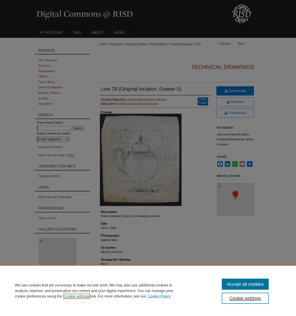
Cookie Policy (159, 296)
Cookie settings (76, 296)
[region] (148, 290)
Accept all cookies (245, 284)
